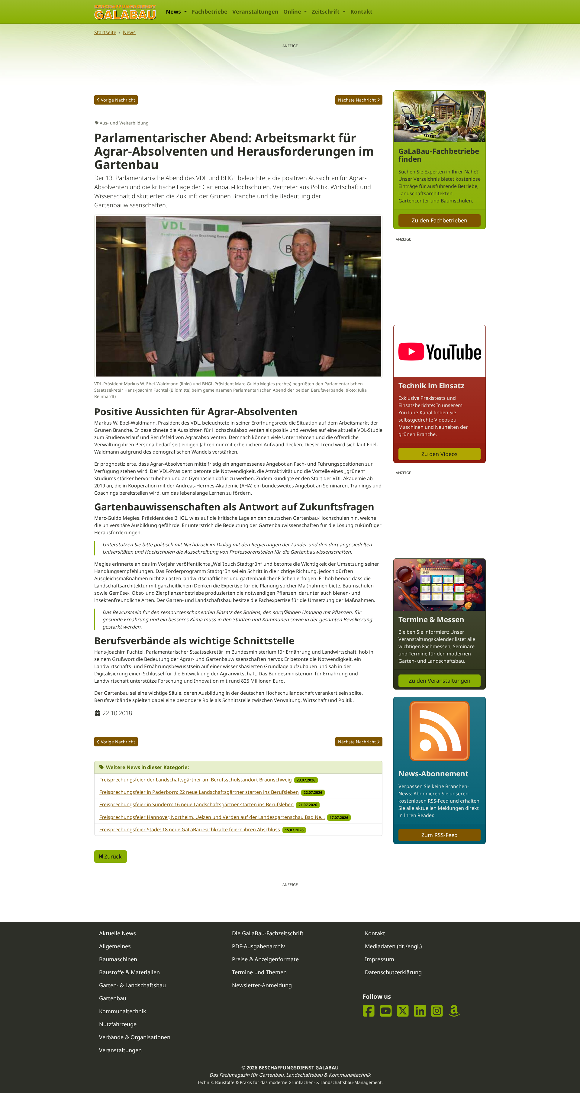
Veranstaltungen (255, 11)
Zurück (112, 856)
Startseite (105, 32)
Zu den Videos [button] (439, 454)
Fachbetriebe (209, 11)
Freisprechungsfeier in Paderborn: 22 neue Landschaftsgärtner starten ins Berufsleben (199, 792)
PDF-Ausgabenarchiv (258, 946)
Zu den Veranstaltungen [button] (439, 680)
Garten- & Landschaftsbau (132, 985)
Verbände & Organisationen (134, 1037)
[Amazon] (454, 1010)
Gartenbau (112, 998)
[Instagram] (437, 1010)
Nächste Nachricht (357, 100)
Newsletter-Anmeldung (262, 985)
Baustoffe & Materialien (129, 972)
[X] (402, 1010)
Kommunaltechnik (122, 1011)
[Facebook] (368, 1010)
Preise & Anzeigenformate (265, 959)
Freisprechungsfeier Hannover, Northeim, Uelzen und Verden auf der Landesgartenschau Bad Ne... (212, 817)
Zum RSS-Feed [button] (439, 835)
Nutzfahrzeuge (118, 1024)
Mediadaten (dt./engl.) (393, 946)
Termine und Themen (259, 972)
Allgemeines (115, 946)
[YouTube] (386, 1010)
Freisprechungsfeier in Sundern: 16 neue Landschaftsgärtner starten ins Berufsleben (196, 804)
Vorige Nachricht (118, 100)
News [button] (174, 11)
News (129, 32)
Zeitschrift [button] (326, 11)
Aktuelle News (117, 933)
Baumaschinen (118, 959)
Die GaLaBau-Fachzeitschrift (268, 933)
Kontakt (361, 11)
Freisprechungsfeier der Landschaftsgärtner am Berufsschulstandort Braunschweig (195, 779)
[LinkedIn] (420, 1010)
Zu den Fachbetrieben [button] (439, 220)
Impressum (379, 959)
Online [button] (293, 11)
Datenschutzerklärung (393, 972)
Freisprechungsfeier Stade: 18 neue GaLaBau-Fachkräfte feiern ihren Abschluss (189, 829)
